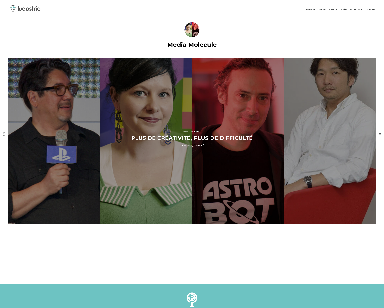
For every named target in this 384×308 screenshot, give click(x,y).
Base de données (338, 10)
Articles (322, 10)
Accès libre (356, 10)
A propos (370, 10)
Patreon (310, 10)
